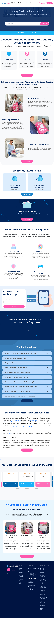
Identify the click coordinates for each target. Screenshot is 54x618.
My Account (43, 3)
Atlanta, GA (42, 568)
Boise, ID (41, 573)
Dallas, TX (42, 582)
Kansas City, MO (43, 589)
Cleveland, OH (42, 576)
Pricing (17, 2)
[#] (8, 573)
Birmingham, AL (43, 571)
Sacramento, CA (43, 605)
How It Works (21, 571)
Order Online (44, 23)
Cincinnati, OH (43, 575)
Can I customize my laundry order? (16, 368)
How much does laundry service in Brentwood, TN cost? (22, 353)
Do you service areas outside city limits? (17, 363)
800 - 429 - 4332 (33, 570)
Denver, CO (42, 583)
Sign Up (49, 3)
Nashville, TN (42, 594)
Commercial (21, 573)
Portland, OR (42, 602)
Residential (21, 572)
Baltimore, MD (42, 572)
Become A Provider (22, 584)
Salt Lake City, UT (43, 608)
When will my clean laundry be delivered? (17, 372)
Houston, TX (42, 586)
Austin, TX (42, 569)
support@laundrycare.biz (34, 568)
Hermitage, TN (21, 426)
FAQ (33, 2)
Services (13, 2)
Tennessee (10, 433)
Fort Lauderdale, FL (43, 584)
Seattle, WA (42, 606)
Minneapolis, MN (43, 593)
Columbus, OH (43, 580)
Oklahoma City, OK (43, 597)
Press (20, 583)
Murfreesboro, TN (13, 426)
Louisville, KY (42, 591)
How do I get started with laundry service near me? (20, 396)
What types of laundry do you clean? (16, 358)
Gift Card (21, 576)
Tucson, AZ (42, 609)
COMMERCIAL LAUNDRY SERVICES (26, 505)
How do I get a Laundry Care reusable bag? (18, 391)
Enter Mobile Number (7, 299)
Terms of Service (22, 578)
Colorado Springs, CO (44, 578)
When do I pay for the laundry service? (17, 377)
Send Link (14, 306)
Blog (20, 582)
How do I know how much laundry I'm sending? (19, 382)
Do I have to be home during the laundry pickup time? (21, 386)
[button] (27, 353)
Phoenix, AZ (42, 600)
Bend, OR (42, 601)
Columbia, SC (42, 579)
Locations (28, 2)
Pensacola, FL (42, 598)
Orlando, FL (42, 595)
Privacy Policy (21, 579)
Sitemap (20, 580)
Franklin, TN (29, 426)
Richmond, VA (42, 604)
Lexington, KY (42, 590)
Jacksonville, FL (43, 587)
